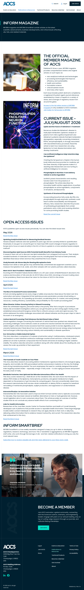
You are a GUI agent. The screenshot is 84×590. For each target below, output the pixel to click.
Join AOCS (75, 4)
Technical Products (43, 10)
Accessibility (73, 553)
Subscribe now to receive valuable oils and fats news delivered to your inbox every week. (35, 440)
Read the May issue (10, 236)
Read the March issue (11, 356)
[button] (55, 4)
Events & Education (9, 10)
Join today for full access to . (57, 110)
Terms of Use (73, 546)
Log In (65, 4)
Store (40, 553)
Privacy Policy (73, 549)
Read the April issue (10, 288)
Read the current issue (52, 214)
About (79, 10)
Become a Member (58, 10)
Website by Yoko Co (75, 586)
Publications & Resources (26, 10)
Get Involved (70, 10)
